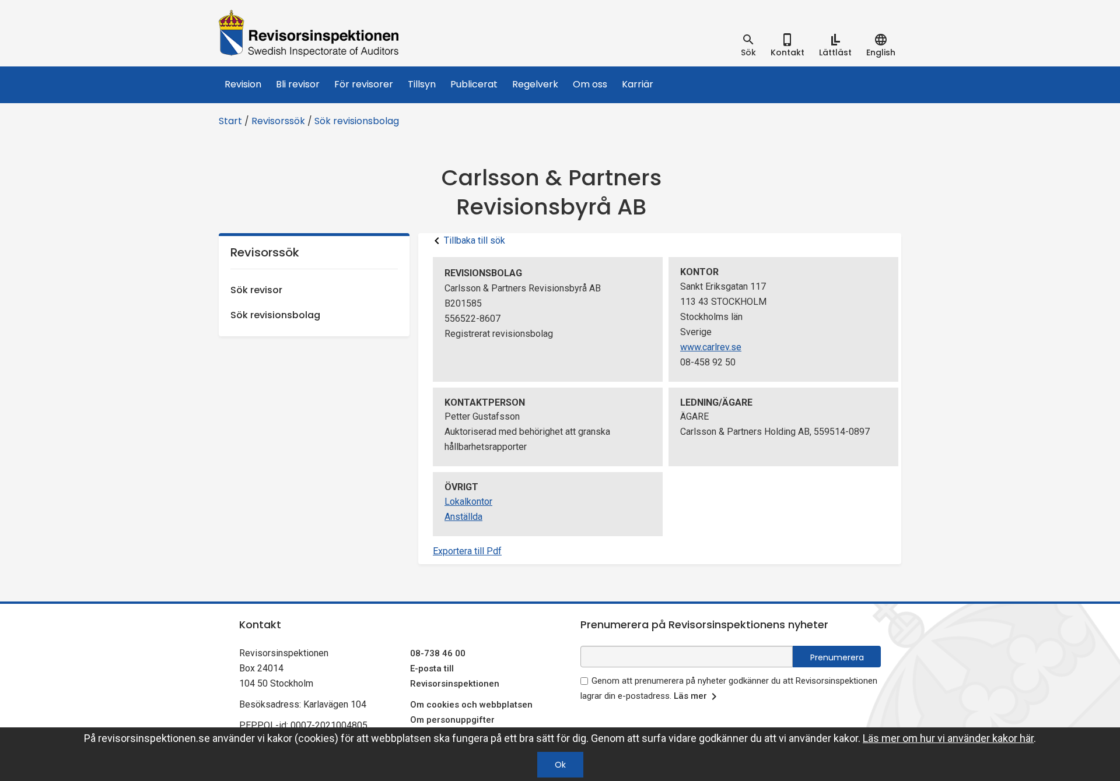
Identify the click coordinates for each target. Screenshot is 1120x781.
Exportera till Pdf (467, 551)
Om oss (590, 84)
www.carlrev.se (710, 347)
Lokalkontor (468, 501)
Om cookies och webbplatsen (471, 704)
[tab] (748, 45)
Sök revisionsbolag (356, 121)
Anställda (463, 516)
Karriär (637, 84)
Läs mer (690, 696)
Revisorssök (278, 121)
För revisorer (363, 84)
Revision (243, 84)
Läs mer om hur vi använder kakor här (948, 738)
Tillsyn (422, 84)
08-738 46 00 (438, 653)
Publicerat (474, 84)
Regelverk (535, 84)
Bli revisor (298, 84)
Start (230, 121)
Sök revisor (256, 290)
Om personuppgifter (452, 720)
